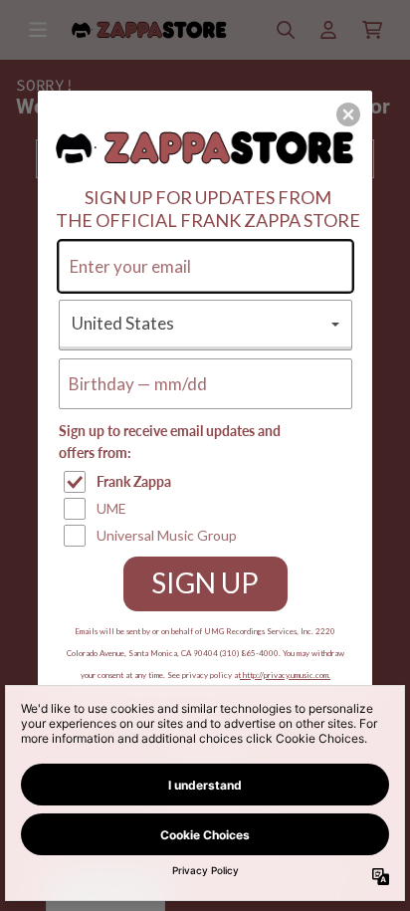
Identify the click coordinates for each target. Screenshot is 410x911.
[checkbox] (208, 482)
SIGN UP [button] (205, 582)
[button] (348, 114)
